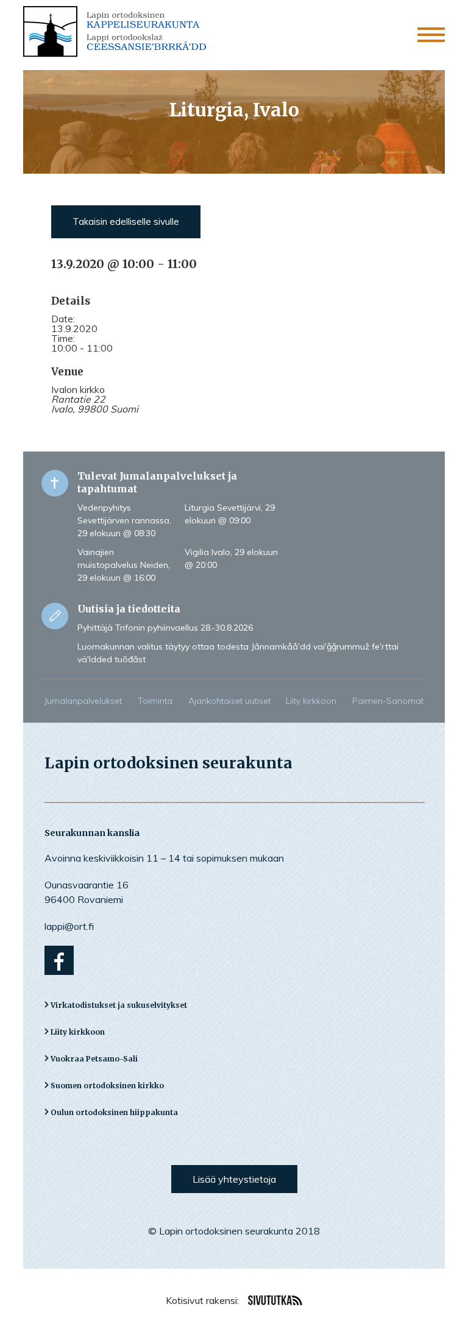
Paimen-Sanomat (388, 700)
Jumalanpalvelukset (83, 700)
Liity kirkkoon (311, 700)
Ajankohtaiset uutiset (229, 700)
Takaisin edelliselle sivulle (126, 221)
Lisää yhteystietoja (234, 1179)
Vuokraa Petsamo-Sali (94, 1058)
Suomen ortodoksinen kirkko (107, 1085)
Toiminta (155, 700)
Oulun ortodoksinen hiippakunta (114, 1112)
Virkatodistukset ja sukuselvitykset (119, 1005)
